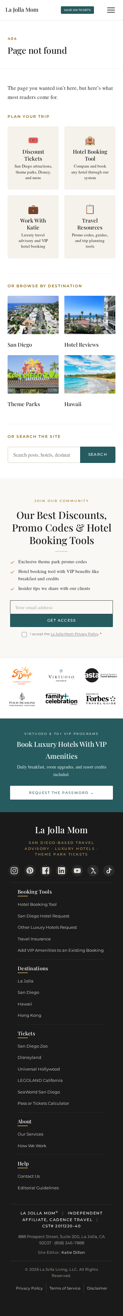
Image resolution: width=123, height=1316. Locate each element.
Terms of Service (65, 1288)
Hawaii (25, 1003)
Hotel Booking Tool (37, 904)
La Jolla (25, 980)
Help (23, 1163)
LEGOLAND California (40, 1080)
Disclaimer (97, 1288)
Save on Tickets (77, 10)
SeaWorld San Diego (39, 1091)
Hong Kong (29, 1015)
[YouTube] (77, 870)
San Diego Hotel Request (43, 915)
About (25, 1121)
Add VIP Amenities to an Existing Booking (61, 950)
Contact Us (29, 1176)
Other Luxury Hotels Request (47, 927)
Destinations (33, 968)
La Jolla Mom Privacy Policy (74, 634)
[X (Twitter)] (93, 870)
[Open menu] (111, 10)
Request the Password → (61, 792)
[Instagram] (14, 870)
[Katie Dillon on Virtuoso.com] (61, 675)
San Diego (28, 992)
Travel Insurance (34, 938)
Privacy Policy (29, 1288)
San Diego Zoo (33, 1046)
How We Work (32, 1145)
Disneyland (29, 1057)
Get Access (61, 620)
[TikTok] (108, 870)
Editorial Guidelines (38, 1187)
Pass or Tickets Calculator (43, 1103)
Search (97, 454)
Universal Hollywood (39, 1068)
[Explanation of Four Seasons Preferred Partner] (22, 699)
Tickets (26, 1033)
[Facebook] (45, 870)
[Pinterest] (30, 870)
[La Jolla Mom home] (22, 10)
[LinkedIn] (61, 870)
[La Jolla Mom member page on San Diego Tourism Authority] (22, 675)
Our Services (30, 1134)
